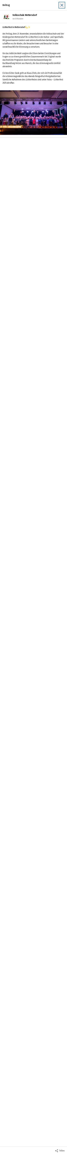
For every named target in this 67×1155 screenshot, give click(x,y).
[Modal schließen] (62, 5)
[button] (33, 112)
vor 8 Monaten (17, 19)
